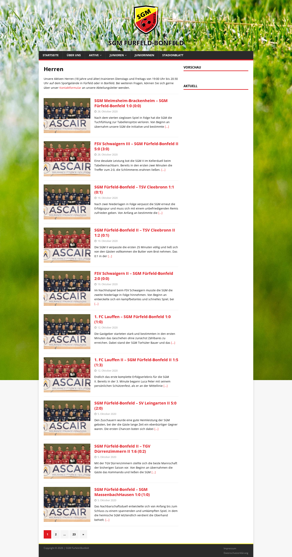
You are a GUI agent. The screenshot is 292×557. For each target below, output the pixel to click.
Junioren (117, 55)
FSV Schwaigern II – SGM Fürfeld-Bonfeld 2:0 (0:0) (133, 276)
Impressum (230, 548)
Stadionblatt (172, 55)
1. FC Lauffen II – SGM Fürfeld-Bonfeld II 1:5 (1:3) (136, 362)
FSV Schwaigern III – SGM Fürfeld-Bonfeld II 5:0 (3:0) (136, 146)
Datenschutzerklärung (236, 553)
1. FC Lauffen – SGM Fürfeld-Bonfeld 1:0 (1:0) (132, 319)
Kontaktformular (70, 88)
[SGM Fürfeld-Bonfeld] (146, 32)
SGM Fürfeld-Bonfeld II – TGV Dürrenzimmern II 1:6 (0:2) (122, 448)
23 (74, 534)
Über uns (74, 55)
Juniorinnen (144, 55)
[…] (167, 126)
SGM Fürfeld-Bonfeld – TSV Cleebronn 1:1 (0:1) (134, 189)
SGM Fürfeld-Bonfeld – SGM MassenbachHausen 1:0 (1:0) (122, 492)
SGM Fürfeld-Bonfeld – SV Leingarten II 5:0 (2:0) (135, 405)
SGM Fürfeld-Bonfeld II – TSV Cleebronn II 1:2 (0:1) (134, 232)
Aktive (94, 55)
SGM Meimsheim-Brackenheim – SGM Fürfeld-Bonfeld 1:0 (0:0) (131, 103)
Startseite (51, 55)
